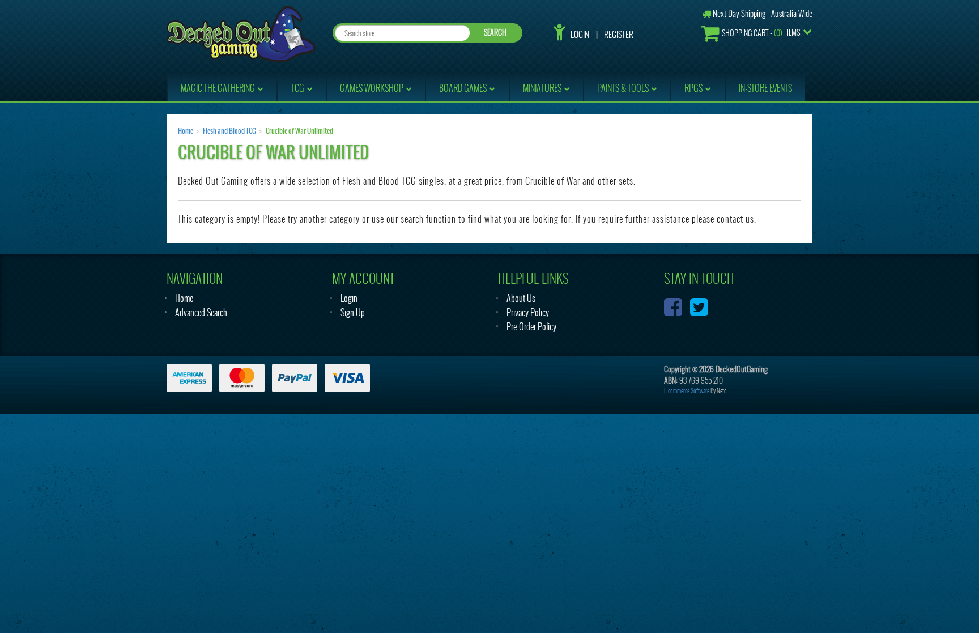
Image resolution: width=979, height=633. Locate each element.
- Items (761, 33)
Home (185, 131)
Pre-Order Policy (531, 326)
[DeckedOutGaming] (241, 33)
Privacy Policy (527, 312)
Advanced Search (201, 312)
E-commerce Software (686, 391)
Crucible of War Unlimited (299, 131)
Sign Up (352, 312)
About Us (520, 298)
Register (618, 34)
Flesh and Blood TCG (229, 131)
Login (580, 34)
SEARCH (495, 33)
